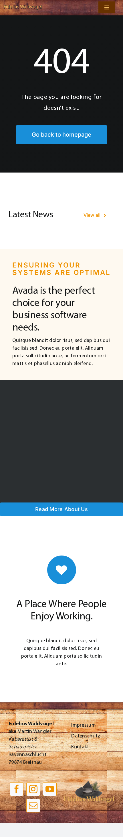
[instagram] (33, 789)
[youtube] (50, 789)
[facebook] (16, 789)
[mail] (33, 805)
